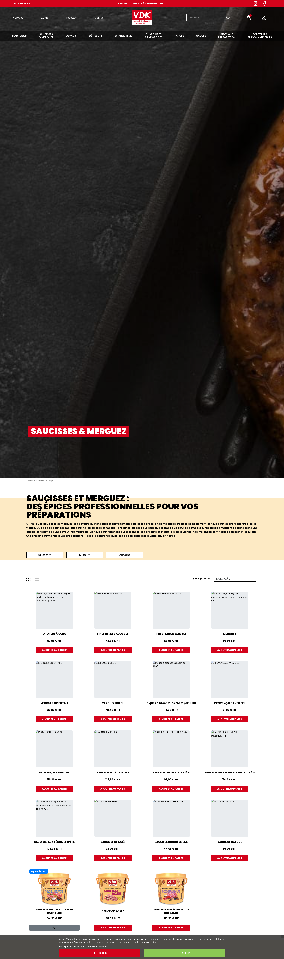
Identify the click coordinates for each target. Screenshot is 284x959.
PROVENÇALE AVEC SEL (229, 703)
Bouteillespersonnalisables (260, 36)
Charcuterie (123, 36)
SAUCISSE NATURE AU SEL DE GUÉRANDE (54, 911)
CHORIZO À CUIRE (54, 634)
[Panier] (248, 17)
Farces (179, 36)
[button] (44, 555)
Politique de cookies (69, 946)
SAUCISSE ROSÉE (113, 911)
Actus (44, 17)
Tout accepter (184, 953)
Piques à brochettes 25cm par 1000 (171, 703)
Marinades (19, 36)
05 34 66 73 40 (21, 3)
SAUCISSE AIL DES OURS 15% (171, 772)
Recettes (71, 17)
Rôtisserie (95, 36)
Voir (54, 927)
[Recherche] (228, 17)
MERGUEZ (229, 634)
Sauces (201, 36)
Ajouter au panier (54, 650)
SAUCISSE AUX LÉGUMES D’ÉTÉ (54, 842)
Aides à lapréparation (226, 36)
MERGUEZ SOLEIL (113, 703)
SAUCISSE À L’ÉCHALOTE (113, 772)
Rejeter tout (100, 953)
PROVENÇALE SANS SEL (54, 772)
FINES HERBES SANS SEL (171, 634)
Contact (100, 17)
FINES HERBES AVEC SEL (112, 634)
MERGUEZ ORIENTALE (54, 703)
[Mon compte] (264, 18)
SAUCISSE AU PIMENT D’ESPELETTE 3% (230, 772)
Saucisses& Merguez (46, 36)
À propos (17, 17)
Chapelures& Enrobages (153, 36)
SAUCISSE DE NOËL (113, 842)
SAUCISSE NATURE (229, 842)
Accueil (29, 480)
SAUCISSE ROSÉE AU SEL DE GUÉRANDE (171, 911)
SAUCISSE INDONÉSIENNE (171, 842)
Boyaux (71, 36)
